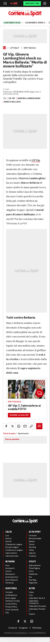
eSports (32, 553)
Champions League (13, 544)
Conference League (14, 550)
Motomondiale (35, 538)
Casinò (32, 614)
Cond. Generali (11, 609)
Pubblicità (33, 574)
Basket (32, 541)
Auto (7, 565)
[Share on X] (12, 426)
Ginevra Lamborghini (28, 98)
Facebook (12, 628)
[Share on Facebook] (6, 426)
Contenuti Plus (12, 22)
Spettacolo (30, 48)
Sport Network (11, 580)
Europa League (11, 547)
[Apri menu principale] (5, 3)
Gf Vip (12, 98)
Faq (7, 612)
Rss (30, 577)
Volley (31, 550)
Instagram (23, 628)
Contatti (9, 592)
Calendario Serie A (35, 23)
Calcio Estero (11, 553)
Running (32, 547)
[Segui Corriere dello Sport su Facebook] (18, 621)
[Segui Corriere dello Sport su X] (25, 621)
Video (31, 592)
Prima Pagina (34, 568)
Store (31, 571)
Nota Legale (10, 598)
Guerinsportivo (11, 577)
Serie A (8, 538)
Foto (31, 595)
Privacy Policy (11, 607)
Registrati (33, 583)
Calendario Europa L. (38, 606)
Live (15, 3)
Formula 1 (33, 535)
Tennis (31, 544)
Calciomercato (11, 556)
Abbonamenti (35, 565)
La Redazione (11, 595)
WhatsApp (37, 628)
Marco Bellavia (12, 102)
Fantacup (9, 583)
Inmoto (8, 571)
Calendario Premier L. (37, 610)
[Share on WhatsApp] (19, 426)
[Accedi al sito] (45, 3)
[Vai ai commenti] (39, 426)
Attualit (14, 48)
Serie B (8, 541)
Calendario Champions (34, 602)
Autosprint (10, 568)
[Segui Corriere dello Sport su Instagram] (31, 621)
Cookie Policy (11, 604)
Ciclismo (32, 556)
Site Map (32, 580)
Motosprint (10, 574)
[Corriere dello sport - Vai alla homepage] (24, 13)
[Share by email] (25, 426)
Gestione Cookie (12, 601)
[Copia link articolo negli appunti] (31, 426)
